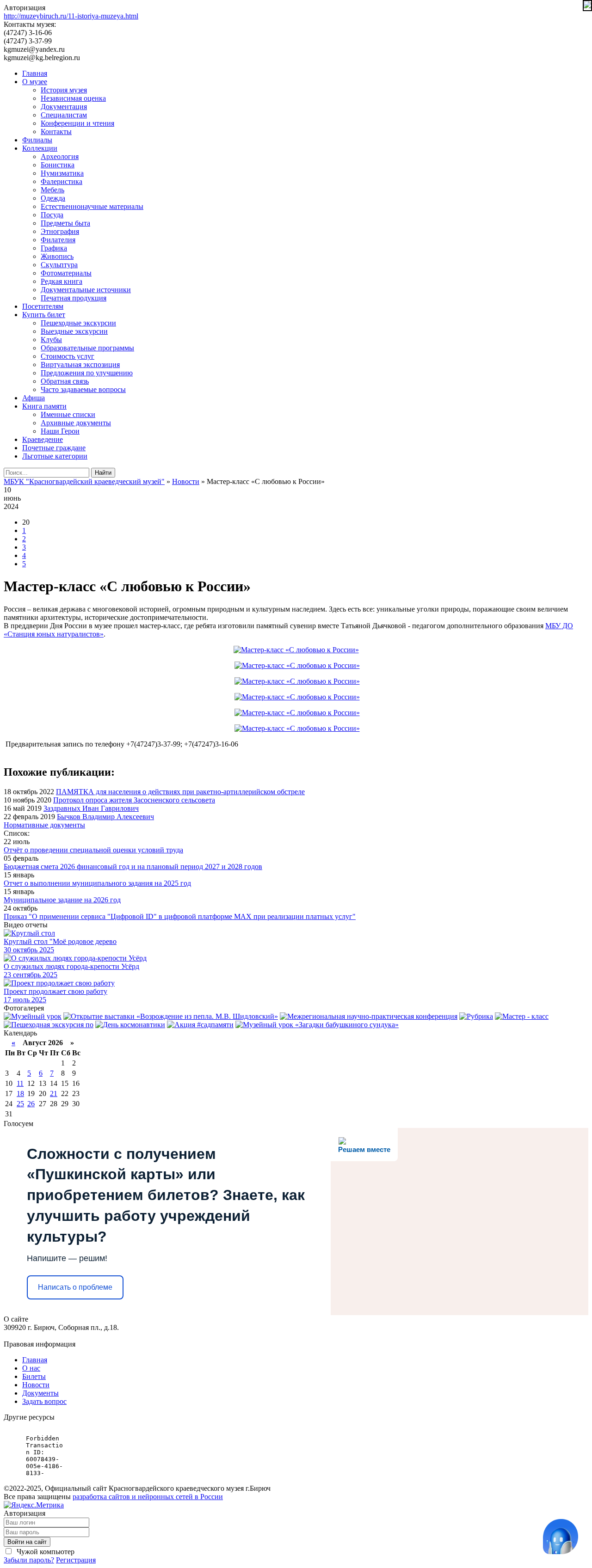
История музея (64, 90)
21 (53, 1093)
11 (20, 1083)
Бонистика (57, 165)
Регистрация (76, 1560)
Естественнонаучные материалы (92, 206)
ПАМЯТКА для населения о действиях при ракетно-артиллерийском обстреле (180, 792)
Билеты (34, 1376)
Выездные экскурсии (74, 331)
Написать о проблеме (75, 1287)
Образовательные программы (87, 348)
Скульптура (59, 265)
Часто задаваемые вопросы (83, 389)
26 (31, 1104)
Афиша (33, 398)
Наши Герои (60, 431)
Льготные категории (54, 456)
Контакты (56, 131)
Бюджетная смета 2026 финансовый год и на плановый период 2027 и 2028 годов (133, 866)
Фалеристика (61, 181)
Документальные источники (86, 290)
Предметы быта (65, 223)
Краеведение (42, 439)
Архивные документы (76, 423)
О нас (31, 1368)
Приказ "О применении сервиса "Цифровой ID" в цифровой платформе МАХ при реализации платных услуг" (180, 916)
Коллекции (39, 148)
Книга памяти (44, 406)
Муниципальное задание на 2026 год (62, 900)
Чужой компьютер (44, 1552)
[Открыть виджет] (560, 1536)
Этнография (60, 231)
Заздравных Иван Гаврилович (91, 808)
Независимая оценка (73, 98)
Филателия (58, 240)
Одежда (53, 198)
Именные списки (68, 414)
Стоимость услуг (67, 356)
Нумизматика (62, 173)
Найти (103, 472)
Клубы (51, 339)
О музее (34, 82)
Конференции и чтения (77, 123)
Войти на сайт (27, 1541)
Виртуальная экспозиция (80, 364)
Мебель (52, 190)
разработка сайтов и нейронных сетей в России (148, 1497)
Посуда (52, 215)
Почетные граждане (54, 448)
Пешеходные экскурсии (78, 323)
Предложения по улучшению (87, 373)
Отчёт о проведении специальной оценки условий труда (93, 850)
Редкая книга (61, 281)
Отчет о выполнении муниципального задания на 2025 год (97, 883)
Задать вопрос (44, 1401)
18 (20, 1093)
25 (20, 1104)
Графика (54, 248)
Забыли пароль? (29, 1560)
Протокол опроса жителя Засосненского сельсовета (134, 800)
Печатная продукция (73, 298)
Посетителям (42, 306)
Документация (64, 106)
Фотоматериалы (66, 273)
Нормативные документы (44, 825)
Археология (60, 156)
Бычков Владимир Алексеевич (105, 817)
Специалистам (64, 115)
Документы (40, 1393)
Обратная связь (65, 381)
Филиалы (37, 140)
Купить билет (43, 314)
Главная (34, 73)
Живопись (57, 256)
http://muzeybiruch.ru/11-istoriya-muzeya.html (71, 16)
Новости (35, 1385)
